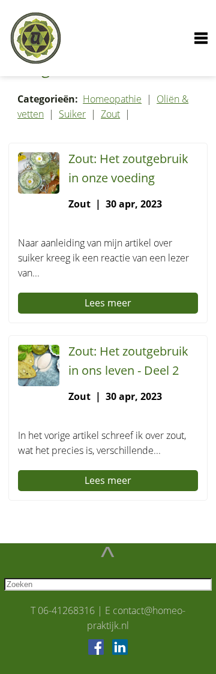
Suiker (72, 114)
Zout (110, 114)
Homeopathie (112, 99)
